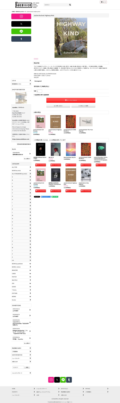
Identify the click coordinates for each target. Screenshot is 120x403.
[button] (83, 106)
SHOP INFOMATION (24, 144)
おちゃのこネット (57, 402)
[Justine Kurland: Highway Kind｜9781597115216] (71, 38)
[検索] (70, 5)
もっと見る (26, 158)
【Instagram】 (38, 81)
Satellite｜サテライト (18, 107)
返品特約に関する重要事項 (42, 95)
